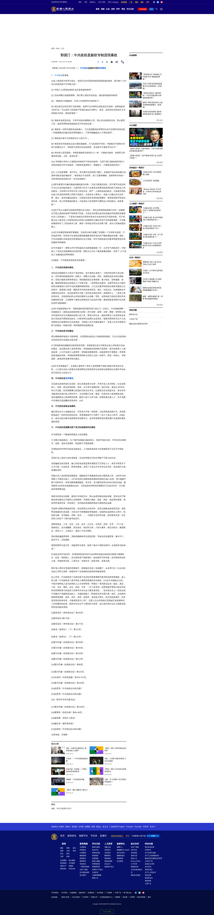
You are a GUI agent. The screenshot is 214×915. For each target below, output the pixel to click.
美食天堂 (134, 855)
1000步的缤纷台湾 (136, 871)
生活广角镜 (135, 847)
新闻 (97, 9)
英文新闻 (124, 2)
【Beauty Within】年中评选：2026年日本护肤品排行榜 (152, 191)
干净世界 (85, 897)
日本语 (145, 827)
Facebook (154, 2)
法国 (93, 827)
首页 (52, 48)
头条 (108, 9)
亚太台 (105, 827)
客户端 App (128, 893)
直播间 (103, 835)
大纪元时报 (76, 897)
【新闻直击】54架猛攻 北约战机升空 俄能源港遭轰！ (152, 76)
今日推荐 (133, 125)
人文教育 (108, 844)
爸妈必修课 (108, 861)
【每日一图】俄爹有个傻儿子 (77, 790)
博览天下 (63, 866)
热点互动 (95, 850)
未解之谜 (107, 847)
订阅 (153, 836)
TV (152, 9)
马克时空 (95, 872)
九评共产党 (133, 319)
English (122, 827)
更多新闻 (159, 198)
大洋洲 (81, 827)
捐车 (142, 2)
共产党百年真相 (150, 853)
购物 (147, 2)
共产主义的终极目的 (152, 855)
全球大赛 (72, 869)
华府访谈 (83, 864)
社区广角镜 (83, 869)
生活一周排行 (135, 258)
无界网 (132, 897)
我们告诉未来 (149, 847)
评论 (57, 48)
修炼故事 (148, 881)
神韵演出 (63, 869)
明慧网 (117, 897)
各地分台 (93, 2)
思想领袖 (95, 858)
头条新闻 (133, 55)
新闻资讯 (71, 835)
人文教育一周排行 (136, 204)
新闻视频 (84, 844)
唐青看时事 (96, 867)
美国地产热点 (109, 867)
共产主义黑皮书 (150, 872)
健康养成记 (121, 855)
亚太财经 (83, 875)
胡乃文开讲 (121, 853)
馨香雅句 (107, 855)
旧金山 (98, 827)
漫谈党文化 (149, 878)
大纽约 (61, 827)
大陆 (61, 856)
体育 (74, 851)
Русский (138, 827)
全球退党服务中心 (106, 897)
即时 (118, 9)
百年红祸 (148, 867)
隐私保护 (82, 893)
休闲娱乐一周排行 (136, 168)
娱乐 (74, 848)
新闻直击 (83, 858)
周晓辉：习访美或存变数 (75, 779)
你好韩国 (134, 853)
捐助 (136, 2)
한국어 (152, 827)
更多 (149, 897)
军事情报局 (96, 864)
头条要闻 (63, 860)
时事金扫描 (96, 853)
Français (129, 827)
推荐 (113, 9)
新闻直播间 (143, 9)
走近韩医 (120, 861)
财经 (68, 854)
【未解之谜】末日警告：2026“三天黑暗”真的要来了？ (152, 210)
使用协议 (91, 893)
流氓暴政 (102, 68)
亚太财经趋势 (84, 872)
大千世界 (134, 864)
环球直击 (83, 850)
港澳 (68, 848)
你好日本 (134, 850)
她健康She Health (123, 850)
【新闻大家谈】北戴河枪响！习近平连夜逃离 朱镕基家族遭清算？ (152, 95)
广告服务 (109, 893)
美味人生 (134, 858)
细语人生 (95, 878)
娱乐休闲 (135, 844)
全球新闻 (83, 847)
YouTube (161, 2)
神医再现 (120, 858)
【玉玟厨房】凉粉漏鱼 (151, 181)
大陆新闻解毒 (96, 875)
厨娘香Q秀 (134, 867)
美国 (61, 851)
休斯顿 (87, 827)
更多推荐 (159, 162)
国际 (61, 848)
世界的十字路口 (97, 869)
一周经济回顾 (84, 867)
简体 (103, 2)
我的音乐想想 (135, 875)
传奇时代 (148, 850)
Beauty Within (136, 861)
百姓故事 (148, 875)
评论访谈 (130, 9)
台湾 (68, 851)
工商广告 (148, 883)
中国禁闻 (83, 853)
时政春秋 (95, 855)
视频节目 (83, 835)
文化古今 (107, 864)
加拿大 (68, 827)
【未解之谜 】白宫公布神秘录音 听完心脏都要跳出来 (152, 245)
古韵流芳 (107, 853)
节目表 (94, 835)
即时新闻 (63, 863)
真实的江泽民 (149, 864)
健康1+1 (120, 847)
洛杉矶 (74, 827)
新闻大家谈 (96, 847)
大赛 (85, 2)
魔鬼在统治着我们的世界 (138, 324)
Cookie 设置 (107, 912)
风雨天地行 (149, 869)
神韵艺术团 (65, 897)
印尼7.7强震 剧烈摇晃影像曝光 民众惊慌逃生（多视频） (152, 86)
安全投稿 (100, 893)
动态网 (125, 897)
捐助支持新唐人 (117, 836)
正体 (99, 2)
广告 (131, 2)
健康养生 (121, 844)
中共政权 (84, 68)
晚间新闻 (83, 855)
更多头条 (159, 120)
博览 (123, 9)
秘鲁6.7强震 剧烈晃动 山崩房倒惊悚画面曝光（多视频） (153, 104)
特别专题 (133, 310)
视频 (103, 9)
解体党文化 (133, 314)
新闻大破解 (96, 861)
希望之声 (94, 897)
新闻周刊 (83, 861)
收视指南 (73, 893)
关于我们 (64, 893)
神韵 (80, 2)
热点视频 (72, 860)
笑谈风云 (107, 850)
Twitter (158, 2)
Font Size (116, 61)
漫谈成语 (107, 858)
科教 (68, 856)
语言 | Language (113, 2)
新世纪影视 (141, 897)
